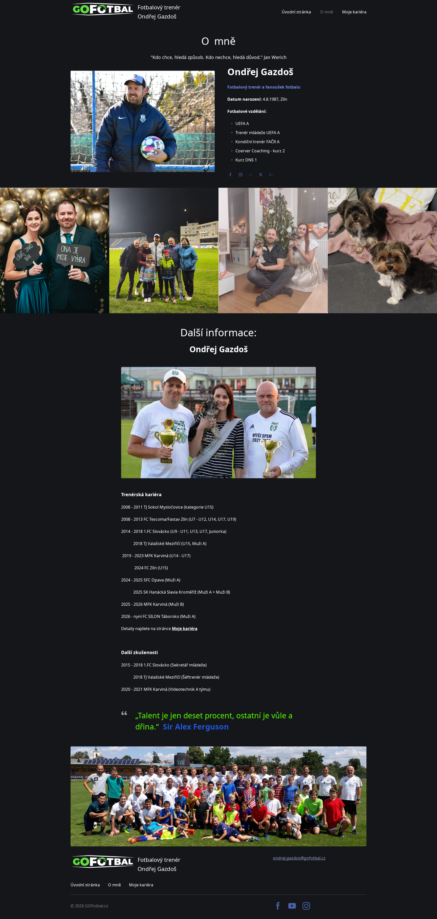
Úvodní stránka (85, 885)
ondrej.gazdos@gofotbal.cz (299, 858)
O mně (114, 885)
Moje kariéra (141, 885)
